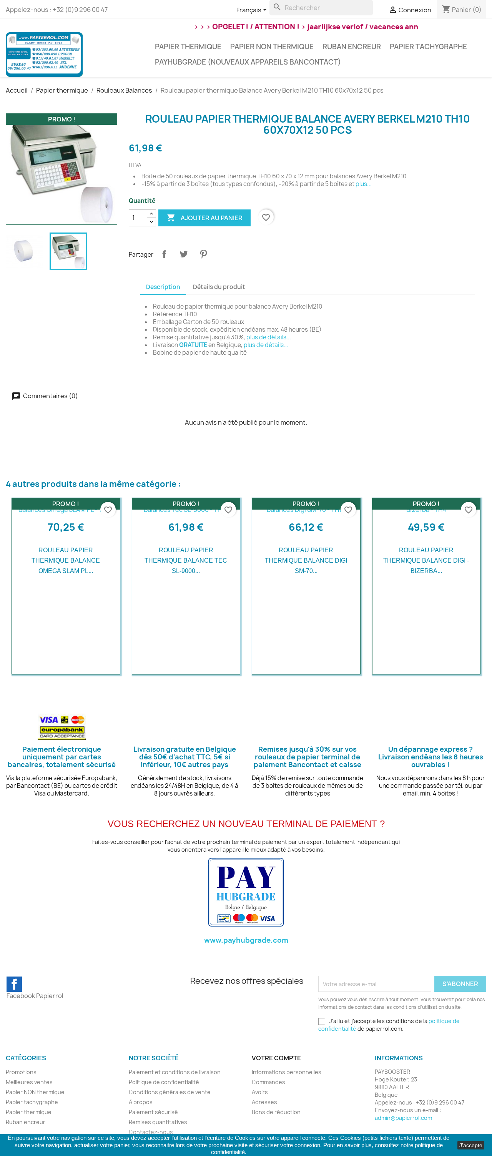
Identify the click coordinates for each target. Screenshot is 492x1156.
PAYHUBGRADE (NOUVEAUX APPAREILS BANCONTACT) (248, 62)
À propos (141, 1102)
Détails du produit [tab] (219, 287)
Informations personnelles (286, 1072)
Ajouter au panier (204, 217)
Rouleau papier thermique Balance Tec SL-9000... (186, 560)
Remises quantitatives (158, 1122)
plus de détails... (268, 337)
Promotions (21, 1072)
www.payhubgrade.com (246, 940)
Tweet (183, 254)
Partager (164, 254)
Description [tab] (163, 287)
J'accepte (470, 1145)
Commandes (268, 1082)
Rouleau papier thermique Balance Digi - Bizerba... (426, 560)
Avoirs (260, 1092)
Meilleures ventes (29, 1082)
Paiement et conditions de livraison (175, 1072)
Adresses (264, 1102)
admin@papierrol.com (403, 1117)
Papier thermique (188, 46)
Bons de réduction (276, 1112)
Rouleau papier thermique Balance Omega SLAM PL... (66, 560)
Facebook (14, 984)
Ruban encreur (351, 46)
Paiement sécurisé (153, 1112)
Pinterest (203, 254)
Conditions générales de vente (170, 1092)
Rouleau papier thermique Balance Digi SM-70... (306, 560)
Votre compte (276, 1058)
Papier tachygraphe (428, 46)
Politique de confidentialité (164, 1082)
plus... (364, 184)
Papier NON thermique (272, 46)
